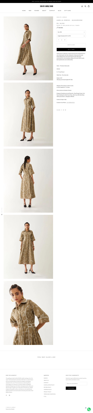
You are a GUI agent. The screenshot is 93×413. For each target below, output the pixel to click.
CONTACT (46, 382)
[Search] (85, 6)
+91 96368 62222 (71, 102)
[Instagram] (9, 395)
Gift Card (67, 10)
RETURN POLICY (47, 387)
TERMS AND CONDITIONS (49, 394)
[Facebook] (6, 395)
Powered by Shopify (10, 409)
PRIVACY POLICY (47, 392)
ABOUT (44, 10)
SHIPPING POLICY (48, 389)
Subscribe (71, 388)
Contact (52, 10)
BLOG (59, 10)
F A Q (45, 396)
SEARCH (46, 378)
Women (36, 10)
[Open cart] (88, 6)
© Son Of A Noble (10, 407)
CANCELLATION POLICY (49, 385)
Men (30, 10)
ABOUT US (46, 380)
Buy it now (71, 49)
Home (24, 10)
